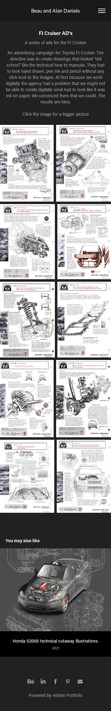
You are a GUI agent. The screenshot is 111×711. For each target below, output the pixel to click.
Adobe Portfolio (67, 695)
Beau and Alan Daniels (55, 10)
